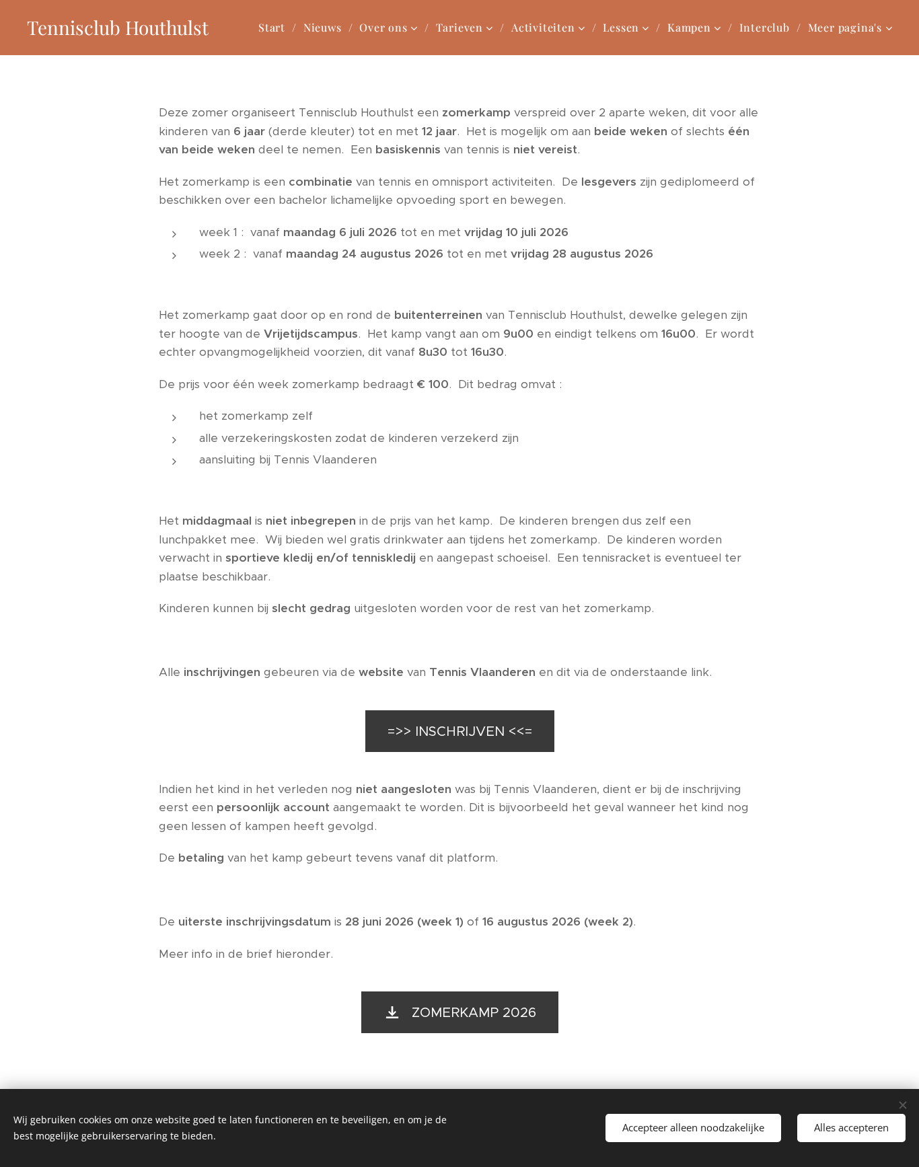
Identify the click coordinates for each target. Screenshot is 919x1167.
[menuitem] (276, 27)
